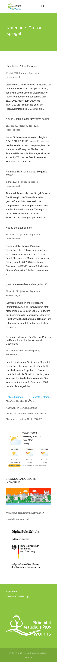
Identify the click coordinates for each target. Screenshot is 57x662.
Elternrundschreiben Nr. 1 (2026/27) (24, 419)
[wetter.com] (14, 466)
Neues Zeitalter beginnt (19, 227)
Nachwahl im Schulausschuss (21, 407)
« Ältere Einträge (14, 397)
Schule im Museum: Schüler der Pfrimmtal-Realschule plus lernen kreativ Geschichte (28, 340)
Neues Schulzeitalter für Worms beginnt (28, 119)
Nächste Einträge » (41, 397)
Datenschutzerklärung (17, 596)
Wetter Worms (29, 432)
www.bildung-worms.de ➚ (19, 519)
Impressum (12, 591)
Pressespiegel (13, 77)
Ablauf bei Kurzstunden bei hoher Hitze (26, 413)
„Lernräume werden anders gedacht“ (26, 284)
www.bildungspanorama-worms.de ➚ (25, 512)
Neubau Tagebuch (29, 73)
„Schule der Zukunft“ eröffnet (22, 66)
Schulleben (11, 354)
